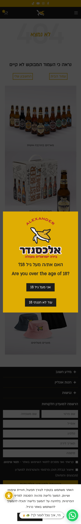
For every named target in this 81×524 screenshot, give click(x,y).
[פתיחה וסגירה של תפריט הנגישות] (9, 495)
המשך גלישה (30, 517)
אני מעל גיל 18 (40, 287)
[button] (72, 515)
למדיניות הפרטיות (55, 517)
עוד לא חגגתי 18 (40, 302)
